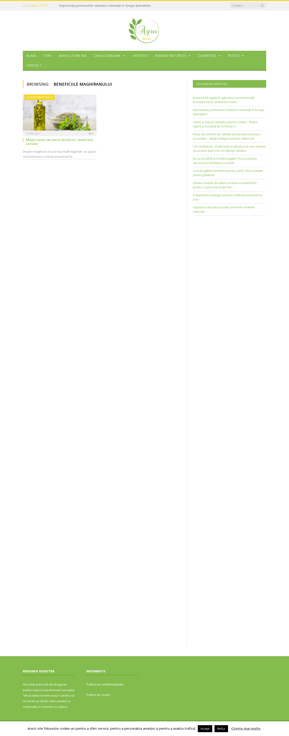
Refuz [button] (221, 729)
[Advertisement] (229, 252)
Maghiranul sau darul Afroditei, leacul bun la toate (59, 142)
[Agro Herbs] (144, 29)
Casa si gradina (107, 55)
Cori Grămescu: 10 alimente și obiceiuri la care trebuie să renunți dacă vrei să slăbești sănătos (229, 148)
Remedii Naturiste (170, 55)
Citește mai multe (246, 728)
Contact (34, 65)
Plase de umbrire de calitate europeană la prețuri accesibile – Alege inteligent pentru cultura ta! (227, 136)
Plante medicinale (39, 97)
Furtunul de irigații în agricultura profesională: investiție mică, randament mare (224, 100)
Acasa (31, 55)
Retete (233, 55)
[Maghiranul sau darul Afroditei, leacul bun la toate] (59, 113)
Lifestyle (140, 55)
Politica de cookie (98, 695)
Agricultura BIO (72, 55)
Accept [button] (205, 729)
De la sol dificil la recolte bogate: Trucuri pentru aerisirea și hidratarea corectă (225, 160)
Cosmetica (207, 55)
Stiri (47, 55)
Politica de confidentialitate (105, 684)
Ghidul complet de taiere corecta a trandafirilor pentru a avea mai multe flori (225, 185)
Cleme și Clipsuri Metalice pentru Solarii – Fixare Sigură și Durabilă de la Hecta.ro (225, 124)
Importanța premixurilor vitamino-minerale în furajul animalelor (105, 6)
